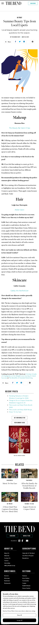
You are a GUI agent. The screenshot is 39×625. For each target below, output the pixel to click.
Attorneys (7, 578)
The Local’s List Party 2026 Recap (20, 410)
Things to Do (29, 504)
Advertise (6, 555)
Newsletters (26, 536)
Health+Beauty (26, 585)
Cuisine (24, 583)
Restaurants (7, 583)
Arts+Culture (25, 578)
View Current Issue (19, 423)
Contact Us (7, 558)
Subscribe (33, 3)
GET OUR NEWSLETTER (19, 418)
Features (10, 480)
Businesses (7, 580)
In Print (19, 17)
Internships (7, 563)
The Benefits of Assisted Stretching (20, 378)
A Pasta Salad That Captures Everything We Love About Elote (10, 509)
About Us (6, 553)
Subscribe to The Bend (28, 553)
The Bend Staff (16, 37)
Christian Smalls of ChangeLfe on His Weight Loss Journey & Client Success (19, 376)
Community (25, 580)
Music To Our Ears (15, 412)
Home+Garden (26, 588)
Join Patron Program (28, 555)
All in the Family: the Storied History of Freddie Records (29, 485)
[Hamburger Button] (2, 3)
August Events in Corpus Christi (29, 508)
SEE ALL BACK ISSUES (19, 455)
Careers (6, 560)
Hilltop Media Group (9, 565)
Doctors (6, 575)
